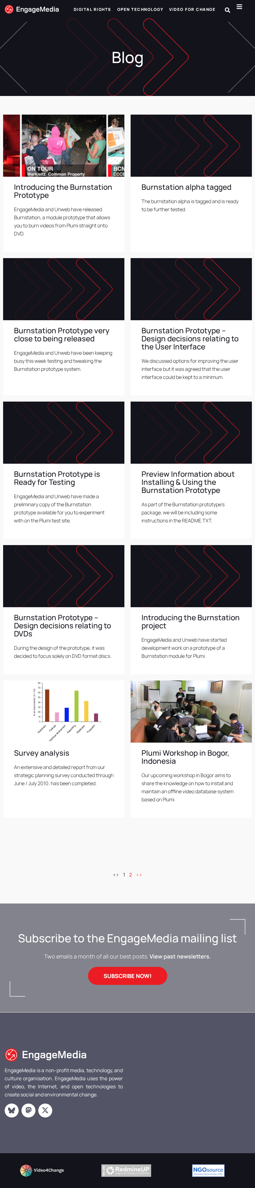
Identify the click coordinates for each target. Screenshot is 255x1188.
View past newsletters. (180, 956)
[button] (227, 10)
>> (139, 874)
